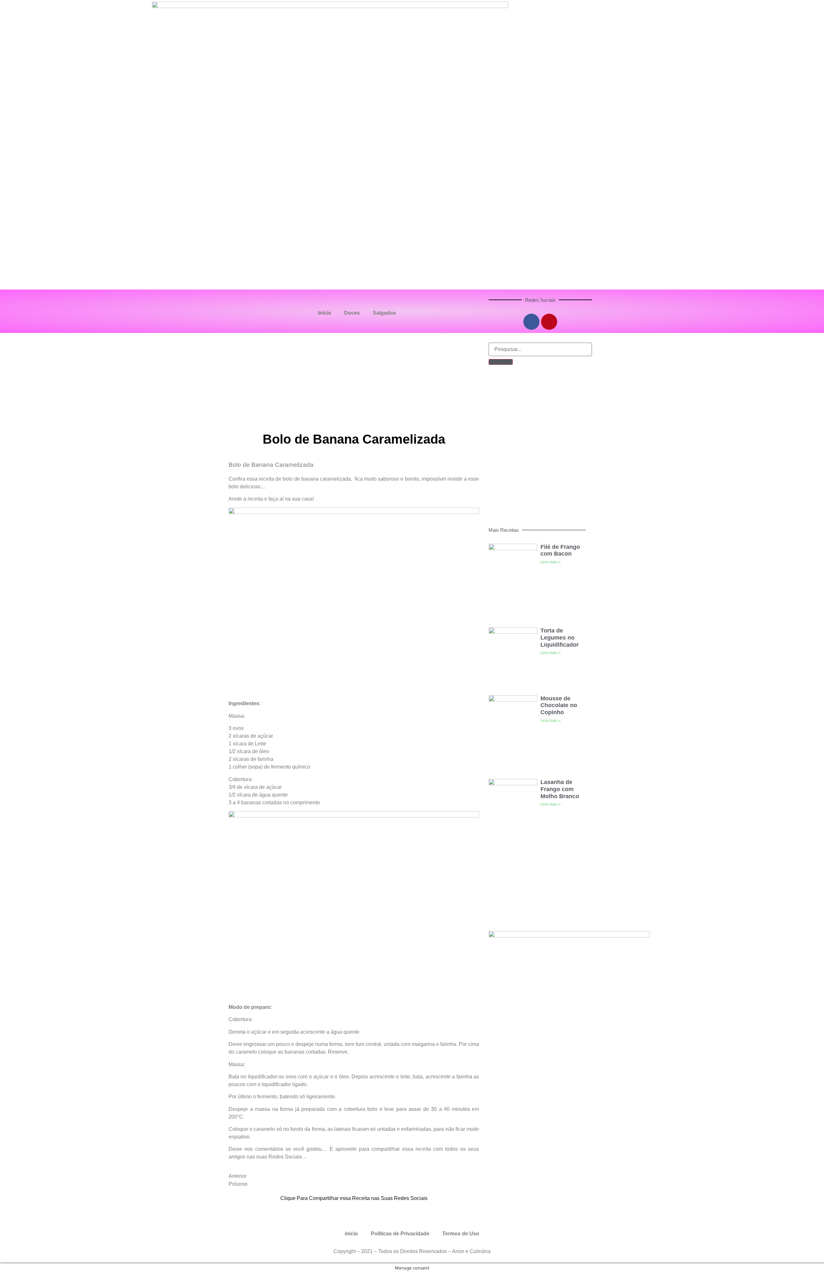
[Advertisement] (357, 381)
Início (324, 313)
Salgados (384, 313)
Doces (352, 313)
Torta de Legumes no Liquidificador (559, 637)
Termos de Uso (460, 1233)
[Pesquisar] (501, 362)
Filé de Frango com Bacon (560, 550)
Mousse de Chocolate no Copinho (558, 705)
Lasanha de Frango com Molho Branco (559, 789)
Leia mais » (550, 562)
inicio (351, 1233)
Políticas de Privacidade (400, 1233)
